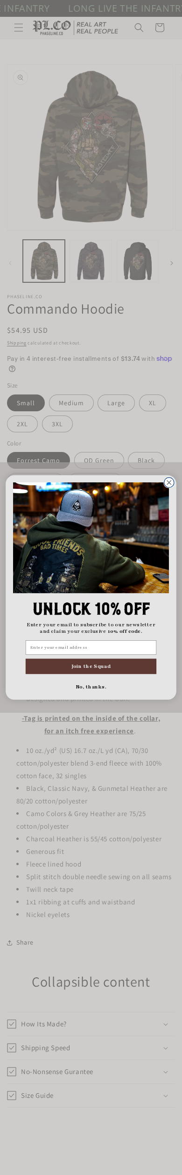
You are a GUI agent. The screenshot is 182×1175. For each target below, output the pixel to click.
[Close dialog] (169, 482)
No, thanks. (91, 686)
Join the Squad (91, 666)
